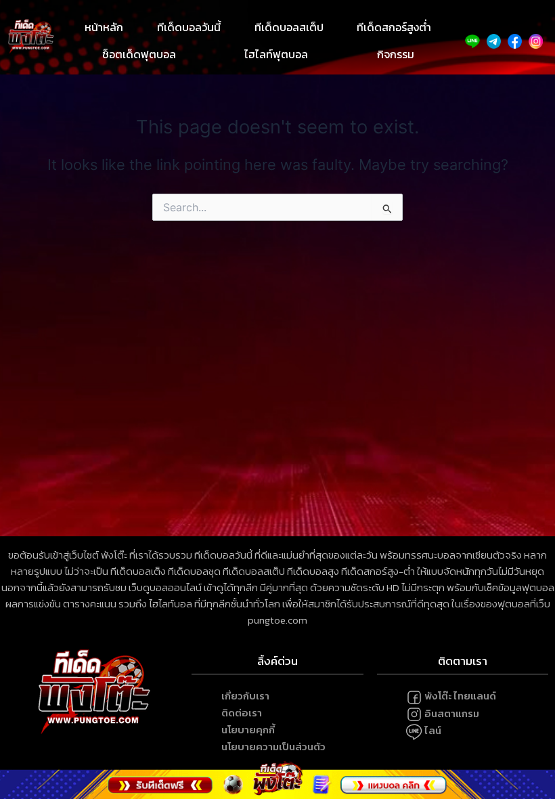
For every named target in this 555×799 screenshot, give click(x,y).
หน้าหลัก (104, 27)
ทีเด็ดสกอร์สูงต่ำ (394, 27)
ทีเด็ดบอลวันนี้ (189, 27)
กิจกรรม (395, 54)
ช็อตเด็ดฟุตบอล (139, 54)
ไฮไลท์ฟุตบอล (276, 54)
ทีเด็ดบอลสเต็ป (289, 27)
